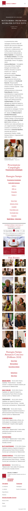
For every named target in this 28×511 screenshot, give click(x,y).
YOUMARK (14, 207)
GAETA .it (14, 186)
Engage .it (14, 195)
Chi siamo (5, 483)
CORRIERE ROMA (7, 418)
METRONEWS (6, 465)
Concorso (19, 483)
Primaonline (14, 192)
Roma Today (14, 201)
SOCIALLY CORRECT (11, 3)
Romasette (14, 215)
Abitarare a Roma (14, 204)
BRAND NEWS (6, 381)
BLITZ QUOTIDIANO (8, 446)
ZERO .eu (14, 189)
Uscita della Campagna (14, 183)
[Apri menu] (25, 3)
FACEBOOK (10, 480)
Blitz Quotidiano (14, 363)
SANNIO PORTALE (7, 455)
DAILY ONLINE (6, 390)
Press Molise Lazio (14, 209)
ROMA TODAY (6, 427)
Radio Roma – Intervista (14, 219)
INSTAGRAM (10, 479)
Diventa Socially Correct (9, 497)
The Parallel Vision (14, 212)
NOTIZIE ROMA (6, 437)
